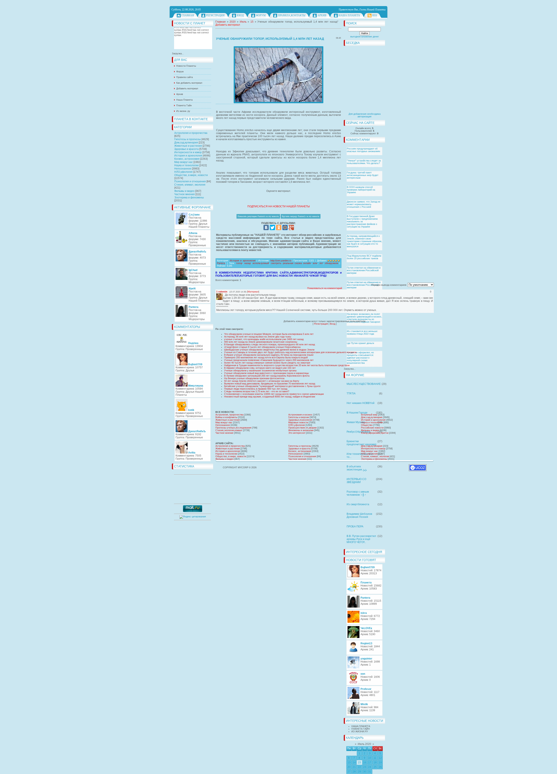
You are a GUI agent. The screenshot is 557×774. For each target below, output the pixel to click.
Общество (366, 425)
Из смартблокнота (358, 504)
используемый (261, 263)
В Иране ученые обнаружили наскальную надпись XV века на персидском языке (269, 355)
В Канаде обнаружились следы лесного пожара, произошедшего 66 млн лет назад (269, 344)
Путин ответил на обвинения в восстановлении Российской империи (364, 270)
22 (359, 767)
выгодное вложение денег (364, 36)
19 (380, 762)
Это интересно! (296, 433)
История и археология (188, 155)
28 (354, 771)
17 (369, 762)
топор (239, 263)
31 (369, 771)
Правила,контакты (291, 15)
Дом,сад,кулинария (186, 142)
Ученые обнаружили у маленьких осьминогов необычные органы (260, 370)
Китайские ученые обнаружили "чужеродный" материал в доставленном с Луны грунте (272, 386)
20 (349, 767)
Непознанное (182, 168)
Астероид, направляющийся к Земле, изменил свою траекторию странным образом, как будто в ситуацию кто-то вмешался (364, 241)
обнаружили (331, 263)
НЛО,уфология (183, 171)
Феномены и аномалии (301, 430)
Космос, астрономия (187, 158)
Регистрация (215, 15)
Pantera (221, 263)
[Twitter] (272, 227)
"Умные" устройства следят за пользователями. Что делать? (364, 161)
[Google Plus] (291, 227)
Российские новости (372, 427)
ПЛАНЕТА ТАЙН (360, 728)
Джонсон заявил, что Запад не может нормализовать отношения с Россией (363, 204)
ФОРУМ (261, 15)
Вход (240, 15)
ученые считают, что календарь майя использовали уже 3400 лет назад (264, 339)
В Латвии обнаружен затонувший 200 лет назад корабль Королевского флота (266, 375)
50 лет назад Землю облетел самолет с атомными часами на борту (261, 381)
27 (349, 771)
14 (354, 762)
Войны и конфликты (226, 417)
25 (375, 767)
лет (321, 263)
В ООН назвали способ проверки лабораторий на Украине (361, 190)
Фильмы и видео (184, 191)
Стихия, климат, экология (189, 184)
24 (369, 767)
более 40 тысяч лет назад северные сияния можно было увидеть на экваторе (267, 362)
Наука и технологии (186, 165)
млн (315, 263)
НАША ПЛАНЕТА (360, 726)
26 (380, 767)
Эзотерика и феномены (189, 197)
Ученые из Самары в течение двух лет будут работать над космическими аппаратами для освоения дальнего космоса (290, 352)
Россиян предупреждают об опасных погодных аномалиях (363, 150)
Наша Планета (349, 15)
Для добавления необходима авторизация (365, 115)
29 (359, 771)
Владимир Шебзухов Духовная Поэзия (359, 515)
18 (375, 762)
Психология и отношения (190, 181)
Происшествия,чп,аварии (302, 427)
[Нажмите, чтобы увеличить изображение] (278, 74)
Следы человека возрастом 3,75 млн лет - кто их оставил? (256, 391)
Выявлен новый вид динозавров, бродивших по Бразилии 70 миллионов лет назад (269, 383)
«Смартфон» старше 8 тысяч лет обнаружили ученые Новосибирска (262, 347)
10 (369, 757)
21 (354, 767)
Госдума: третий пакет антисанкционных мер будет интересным (362, 175)
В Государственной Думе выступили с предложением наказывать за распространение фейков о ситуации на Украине (362, 221)
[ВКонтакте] (266, 227)
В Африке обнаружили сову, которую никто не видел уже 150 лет (260, 368)
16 (364, 762)
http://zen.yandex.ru (281, 260)
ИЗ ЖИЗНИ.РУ (359, 731)
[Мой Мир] (285, 227)
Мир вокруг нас (183, 162)
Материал (253, 291)
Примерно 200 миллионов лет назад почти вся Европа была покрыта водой (266, 357)
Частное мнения (184, 194)
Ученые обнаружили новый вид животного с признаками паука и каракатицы (266, 373)
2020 (233, 21)
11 (375, 757)
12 (380, 757)
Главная (187, 15)
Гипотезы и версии (298, 417)
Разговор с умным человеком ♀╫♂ (358, 493)
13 (349, 762)
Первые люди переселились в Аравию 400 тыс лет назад (255, 388)
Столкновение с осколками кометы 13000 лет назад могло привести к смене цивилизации (274, 394)
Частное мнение (224, 433)
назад (247, 263)
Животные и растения (188, 145)
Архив (321, 15)
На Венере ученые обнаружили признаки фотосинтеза (254, 378)
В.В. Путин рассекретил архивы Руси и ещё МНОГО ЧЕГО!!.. (361, 539)
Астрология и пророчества (190, 133)
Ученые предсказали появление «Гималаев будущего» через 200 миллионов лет (269, 360)
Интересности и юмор (188, 152)
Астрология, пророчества (229, 414)
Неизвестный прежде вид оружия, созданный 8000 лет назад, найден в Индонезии (269, 396)
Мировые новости (298, 422)
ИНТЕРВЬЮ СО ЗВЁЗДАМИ (356, 481)
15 (359, 762)
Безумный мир (369, 414)
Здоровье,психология (300, 420)
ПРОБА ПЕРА (355, 526)
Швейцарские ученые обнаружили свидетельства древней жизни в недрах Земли (269, 349)
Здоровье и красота (186, 149)
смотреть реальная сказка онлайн (291, 263)
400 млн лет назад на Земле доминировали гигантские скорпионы (260, 341)
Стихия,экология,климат (228, 430)
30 (364, 771)
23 (364, 767)
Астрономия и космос (300, 414)
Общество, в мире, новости (191, 175)
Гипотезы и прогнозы (187, 139)
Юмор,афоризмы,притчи (374, 433)
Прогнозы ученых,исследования (233, 427)
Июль (243, 21)
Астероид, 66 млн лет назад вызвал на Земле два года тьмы (257, 336)
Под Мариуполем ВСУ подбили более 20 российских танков (364, 257)
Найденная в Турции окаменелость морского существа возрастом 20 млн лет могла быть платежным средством (287, 365)
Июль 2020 (364, 744)
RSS (374, 15)
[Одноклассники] (278, 227)
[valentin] (223, 294)
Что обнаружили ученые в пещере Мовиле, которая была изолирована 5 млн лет (269, 334)
